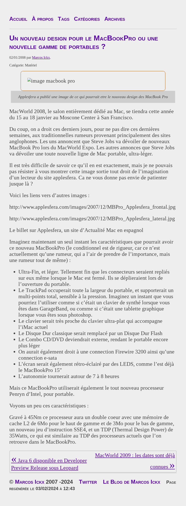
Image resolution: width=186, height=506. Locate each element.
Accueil (18, 19)
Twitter (88, 482)
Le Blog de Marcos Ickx (131, 482)
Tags (63, 19)
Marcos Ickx (41, 57)
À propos (42, 19)
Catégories (87, 19)
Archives (114, 19)
